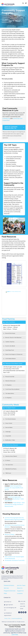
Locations (20, 593)
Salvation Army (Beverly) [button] (11, 445)
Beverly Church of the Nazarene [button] (13, 337)
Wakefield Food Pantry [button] (10, 469)
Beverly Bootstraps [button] (10, 333)
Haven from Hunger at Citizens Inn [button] (13, 354)
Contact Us (8, 601)
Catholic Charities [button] (9, 341)
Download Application (14, 497)
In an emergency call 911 (10, 609)
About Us (19, 588)
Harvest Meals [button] (8, 427)
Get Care (6, 588)
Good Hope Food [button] (9, 350)
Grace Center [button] (8, 423)
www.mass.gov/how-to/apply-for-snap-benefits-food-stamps (14, 487)
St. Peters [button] (7, 460)
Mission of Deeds (9, 534)
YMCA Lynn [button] (8, 473)
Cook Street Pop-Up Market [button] (12, 389)
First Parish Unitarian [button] (10, 419)
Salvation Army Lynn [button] (10, 380)
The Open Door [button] (9, 464)
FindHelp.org (6, 118)
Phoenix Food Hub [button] (9, 376)
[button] (26, 3)
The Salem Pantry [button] (9, 393)
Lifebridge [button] (8, 431)
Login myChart (9, 604)
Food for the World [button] (10, 346)
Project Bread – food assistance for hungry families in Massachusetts (14, 504)
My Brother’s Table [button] (10, 440)
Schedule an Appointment (8, 614)
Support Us (20, 591)
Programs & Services (9, 591)
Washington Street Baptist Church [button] (13, 363)
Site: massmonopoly (13, 618)
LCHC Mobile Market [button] (10, 358)
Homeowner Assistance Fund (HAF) (14, 560)
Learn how (15, 634)
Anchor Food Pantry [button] (10, 322)
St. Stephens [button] (8, 385)
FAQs (5, 593)
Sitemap (20, 618)
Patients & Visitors (9, 585)
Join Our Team (21, 585)
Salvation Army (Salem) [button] (11, 456)
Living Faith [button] (8, 436)
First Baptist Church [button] (10, 407)
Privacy (5, 618)
